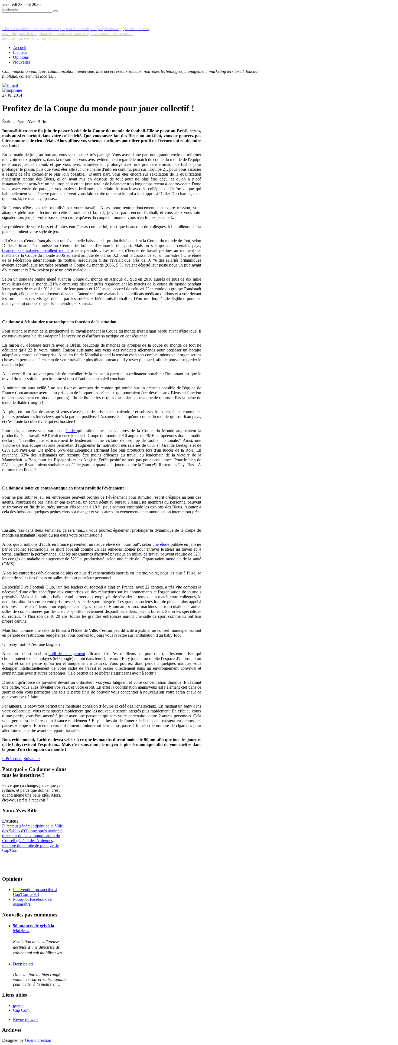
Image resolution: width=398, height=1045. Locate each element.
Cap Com (21, 1010)
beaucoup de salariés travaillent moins (36, 250)
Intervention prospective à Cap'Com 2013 (35, 892)
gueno (18, 1005)
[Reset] (55, 11)
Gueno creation (38, 1040)
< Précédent (12, 758)
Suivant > (32, 758)
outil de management (66, 653)
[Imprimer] (12, 90)
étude (71, 430)
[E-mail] (10, 85)
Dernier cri (23, 964)
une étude (160, 544)
